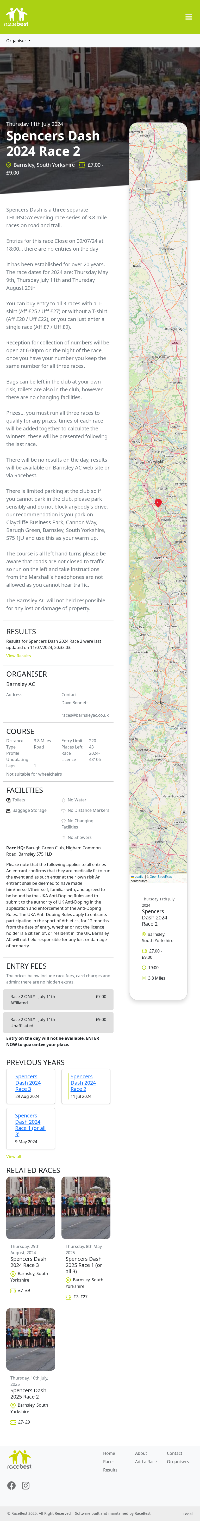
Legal (188, 1513)
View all (13, 1156)
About (141, 1453)
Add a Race (146, 1461)
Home (109, 1453)
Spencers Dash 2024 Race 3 (28, 1082)
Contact (174, 1453)
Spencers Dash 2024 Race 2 (83, 1082)
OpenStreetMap (161, 876)
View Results (18, 656)
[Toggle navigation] (189, 17)
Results (110, 1470)
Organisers (178, 1461)
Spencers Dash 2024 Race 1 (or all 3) (30, 1125)
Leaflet (139, 876)
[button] (158, 503)
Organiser (16, 41)
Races (109, 1461)
